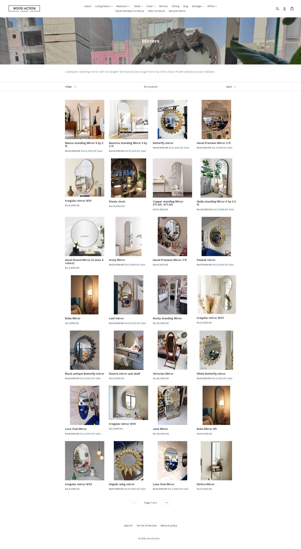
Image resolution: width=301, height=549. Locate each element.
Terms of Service (146, 525)
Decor (87, 6)
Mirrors (163, 6)
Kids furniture (156, 10)
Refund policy (169, 525)
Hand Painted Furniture (129, 10)
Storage (198, 6)
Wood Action (153, 538)
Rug (185, 6)
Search (128, 525)
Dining (175, 6)
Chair (151, 6)
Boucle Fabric (177, 10)
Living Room (104, 6)
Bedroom (123, 6)
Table (139, 6)
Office (212, 6)
